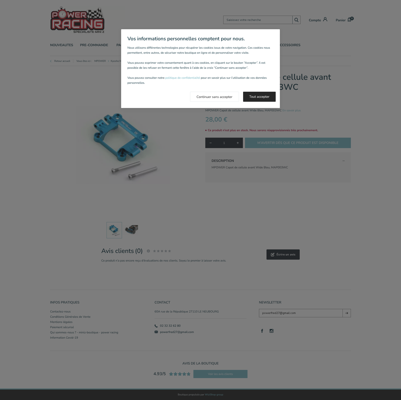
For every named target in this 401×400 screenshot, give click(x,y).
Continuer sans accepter (214, 97)
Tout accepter (259, 96)
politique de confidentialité (182, 78)
